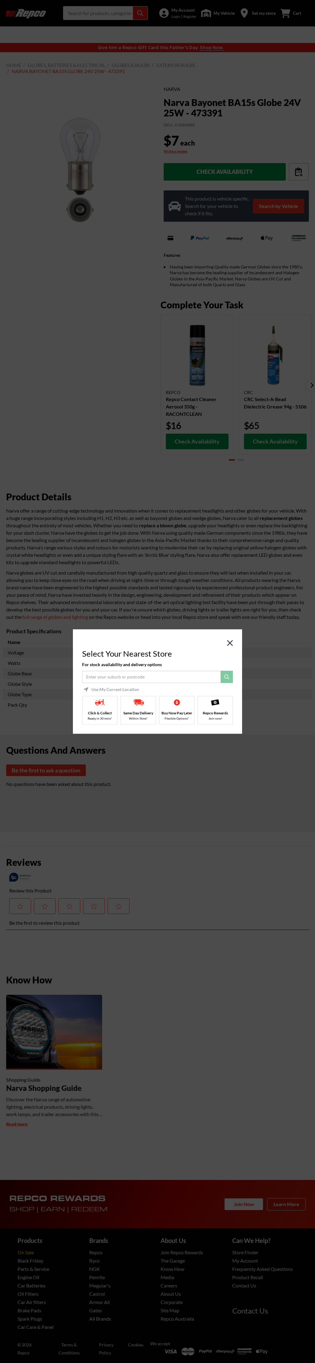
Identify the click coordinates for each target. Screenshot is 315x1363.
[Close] (230, 643)
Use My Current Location (115, 689)
